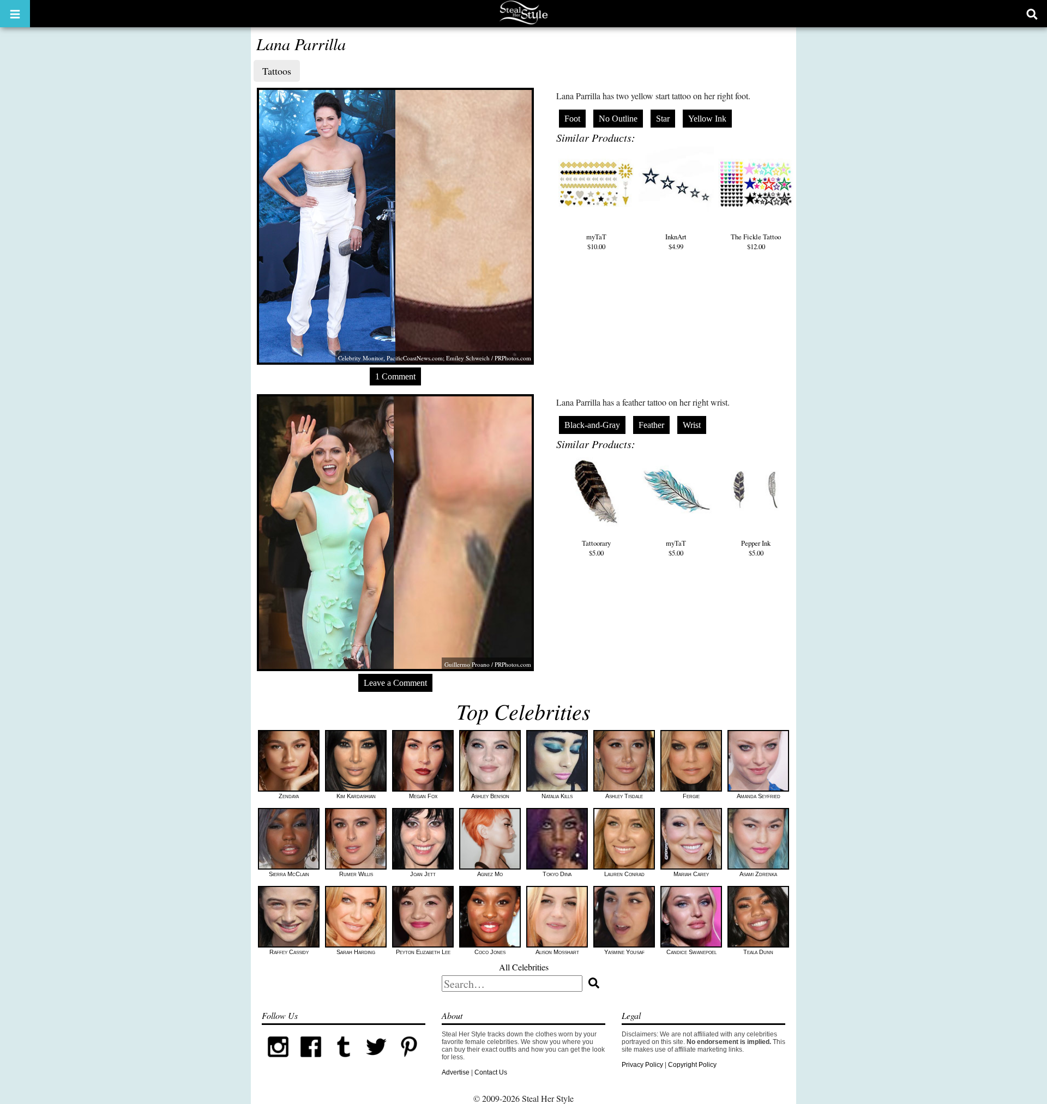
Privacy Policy (642, 1065)
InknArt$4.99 (676, 241)
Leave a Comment (395, 682)
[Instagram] (278, 1061)
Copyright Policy (692, 1065)
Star (663, 118)
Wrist (692, 425)
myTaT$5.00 (676, 548)
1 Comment (395, 376)
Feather (651, 425)
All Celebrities (524, 967)
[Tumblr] (343, 1061)
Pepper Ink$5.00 (756, 548)
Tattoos (276, 70)
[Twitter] (376, 1061)
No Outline (618, 118)
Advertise (456, 1072)
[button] (15, 13)
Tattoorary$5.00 (596, 548)
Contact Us (490, 1072)
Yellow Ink (707, 118)
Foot (572, 118)
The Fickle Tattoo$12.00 (756, 241)
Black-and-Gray (592, 425)
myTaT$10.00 (596, 241)
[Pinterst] (409, 1061)
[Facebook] (310, 1061)
